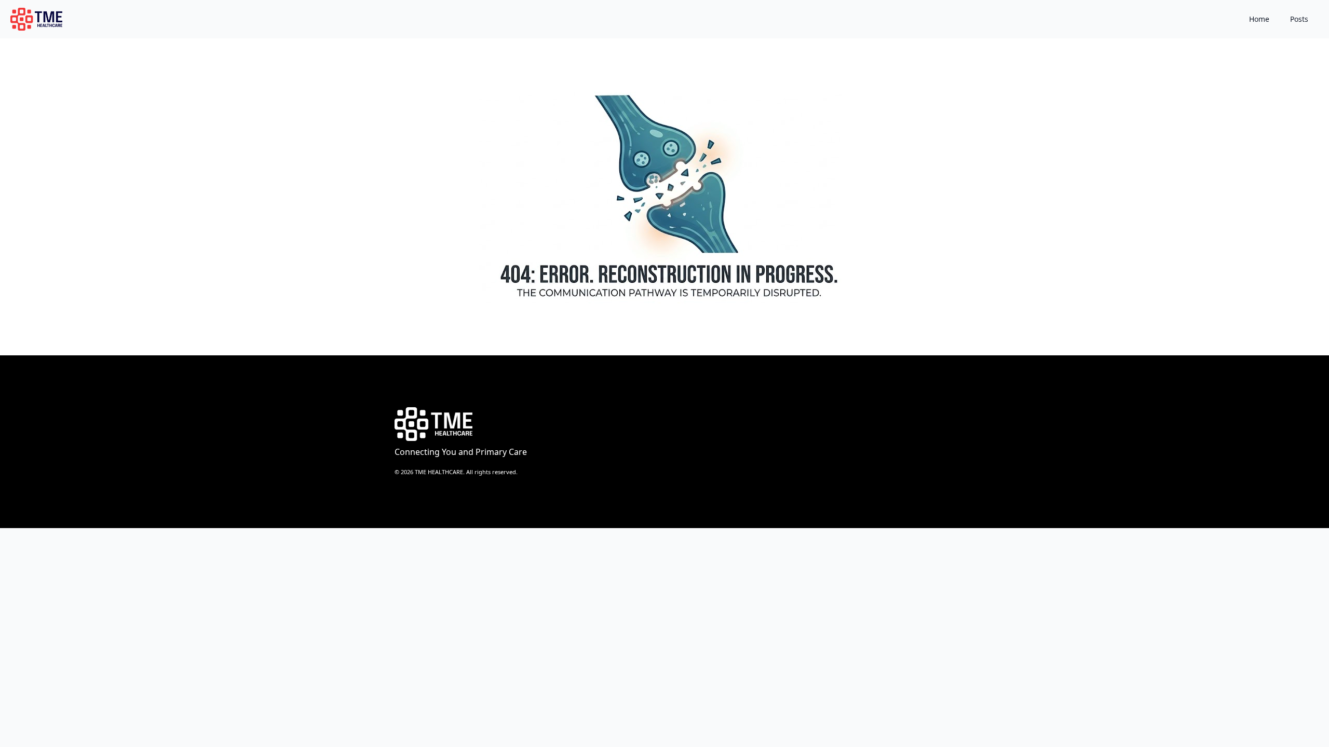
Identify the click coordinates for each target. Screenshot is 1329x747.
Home (1259, 19)
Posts (1299, 19)
